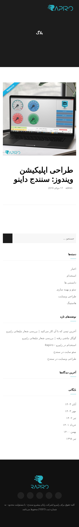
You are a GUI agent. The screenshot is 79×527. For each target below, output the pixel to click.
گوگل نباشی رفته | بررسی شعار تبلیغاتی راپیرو (49, 338)
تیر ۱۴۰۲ (71, 418)
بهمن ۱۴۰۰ (70, 432)
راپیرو (57, 504)
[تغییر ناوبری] (5, 7)
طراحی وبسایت (67, 296)
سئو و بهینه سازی (66, 289)
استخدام (71, 275)
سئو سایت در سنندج (64, 352)
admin (69, 188)
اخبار (73, 268)
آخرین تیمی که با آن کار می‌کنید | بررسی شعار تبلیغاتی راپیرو (41, 331)
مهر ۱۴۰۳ (70, 411)
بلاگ (39, 32)
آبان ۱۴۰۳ (70, 404)
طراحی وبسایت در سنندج (61, 359)
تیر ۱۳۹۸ (71, 438)
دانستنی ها (70, 282)
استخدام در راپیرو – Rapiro (60, 345)
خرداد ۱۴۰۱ (69, 425)
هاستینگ (71, 303)
